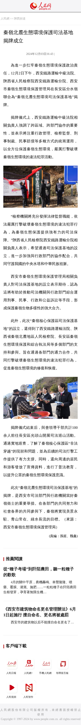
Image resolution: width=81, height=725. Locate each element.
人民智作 (28, 696)
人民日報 (11, 673)
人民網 (5, 18)
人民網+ (28, 673)
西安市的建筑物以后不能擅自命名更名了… (42, 622)
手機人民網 (45, 673)
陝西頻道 (20, 18)
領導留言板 (62, 673)
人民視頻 (11, 696)
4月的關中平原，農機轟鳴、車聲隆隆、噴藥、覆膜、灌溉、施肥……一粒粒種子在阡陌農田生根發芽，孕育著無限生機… (39, 587)
